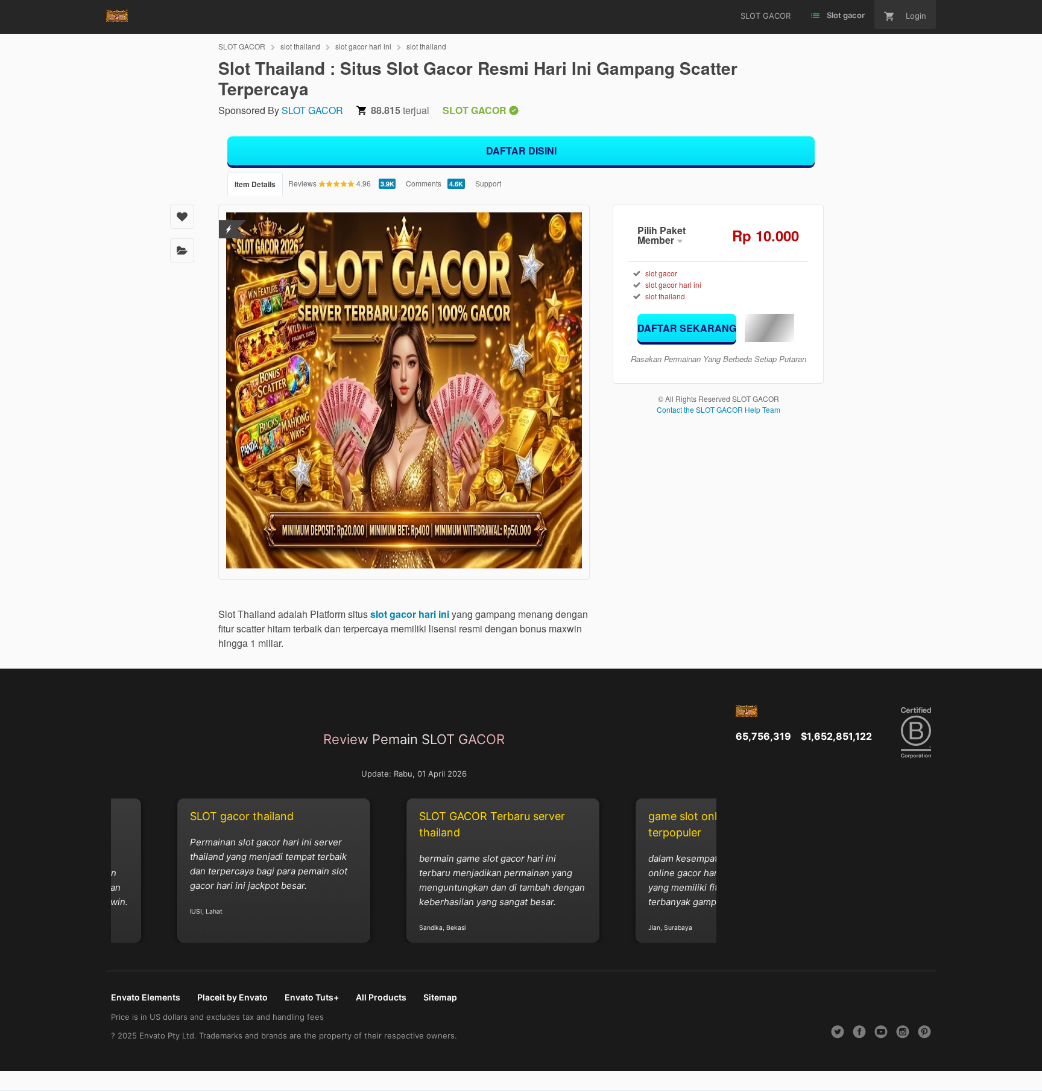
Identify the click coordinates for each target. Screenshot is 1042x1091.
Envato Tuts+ (312, 997)
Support (488, 183)
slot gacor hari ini (363, 46)
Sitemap (440, 997)
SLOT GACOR (241, 46)
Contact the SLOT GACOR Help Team (718, 409)
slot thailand (300, 46)
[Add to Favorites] (182, 217)
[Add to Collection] (182, 250)
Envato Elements (145, 997)
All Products (381, 997)
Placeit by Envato (232, 997)
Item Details (255, 184)
